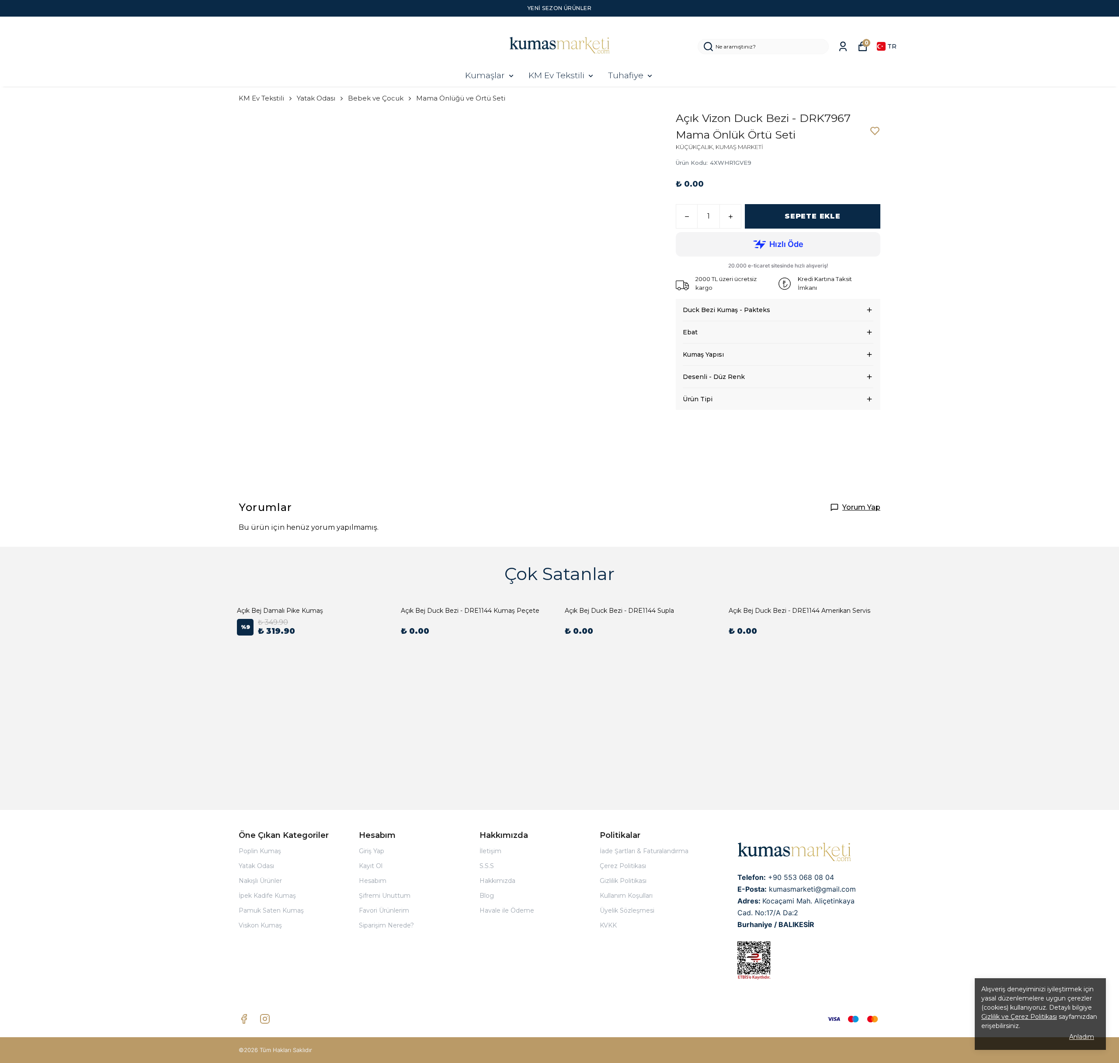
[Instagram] (265, 1019)
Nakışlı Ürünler (260, 881)
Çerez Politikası (623, 866)
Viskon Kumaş (260, 925)
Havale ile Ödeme (507, 910)
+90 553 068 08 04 (801, 877)
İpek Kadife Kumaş (267, 896)
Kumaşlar (485, 75)
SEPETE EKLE (813, 216)
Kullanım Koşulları (626, 896)
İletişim (490, 851)
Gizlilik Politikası (623, 881)
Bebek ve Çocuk (375, 98)
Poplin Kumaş (260, 851)
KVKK (608, 925)
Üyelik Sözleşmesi (627, 910)
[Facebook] (244, 1019)
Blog (487, 896)
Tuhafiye (625, 75)
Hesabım (372, 881)
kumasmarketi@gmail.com (812, 889)
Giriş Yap (371, 851)
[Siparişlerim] (843, 46)
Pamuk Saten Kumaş (271, 910)
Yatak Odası (316, 98)
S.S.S (487, 866)
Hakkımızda (497, 881)
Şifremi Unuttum (384, 896)
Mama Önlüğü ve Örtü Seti (460, 98)
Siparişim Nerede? (386, 925)
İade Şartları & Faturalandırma (644, 851)
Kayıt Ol (370, 866)
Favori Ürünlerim (384, 910)
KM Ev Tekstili (556, 75)
